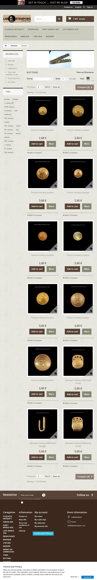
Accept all (87, 577)
